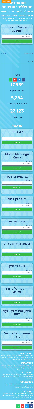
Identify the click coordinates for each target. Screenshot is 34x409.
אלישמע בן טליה (17, 177)
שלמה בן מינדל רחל (17, 244)
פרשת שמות (29, 365)
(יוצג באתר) (29, 34)
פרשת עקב (15, 393)
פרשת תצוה (10, 367)
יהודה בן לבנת (17, 199)
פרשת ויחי (14, 359)
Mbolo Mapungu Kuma (17, 156)
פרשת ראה (8, 393)
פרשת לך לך (15, 355)
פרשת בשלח (8, 365)
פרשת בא (15, 365)
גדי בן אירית (17, 221)
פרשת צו (24, 374)
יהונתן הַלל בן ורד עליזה (17, 290)
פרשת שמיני (17, 374)
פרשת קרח (27, 386)
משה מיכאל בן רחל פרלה (17, 335)
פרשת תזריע (10, 374)
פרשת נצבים (9, 395)
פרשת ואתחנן (22, 393)
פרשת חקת (20, 386)
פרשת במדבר (29, 384)
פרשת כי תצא (25, 395)
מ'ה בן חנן (17, 132)
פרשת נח (21, 355)
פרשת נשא (22, 384)
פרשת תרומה (17, 367)
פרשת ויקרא (30, 374)
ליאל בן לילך (17, 266)
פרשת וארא (22, 365)
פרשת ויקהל (26, 369)
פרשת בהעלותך (13, 384)
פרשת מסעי (18, 388)
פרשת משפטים (26, 367)
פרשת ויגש (20, 359)
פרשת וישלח (9, 357)
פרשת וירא (8, 355)
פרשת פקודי (19, 369)
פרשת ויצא (17, 357)
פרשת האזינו (27, 397)
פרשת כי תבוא (17, 395)
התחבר (3, 53)
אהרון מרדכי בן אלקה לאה (17, 313)
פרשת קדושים (16, 376)
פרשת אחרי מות (25, 376)
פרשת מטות (25, 388)
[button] (23, 79)
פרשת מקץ (27, 359)
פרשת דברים (29, 393)
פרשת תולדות (24, 357)
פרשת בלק (13, 386)
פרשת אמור (9, 376)
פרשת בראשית (29, 355)
